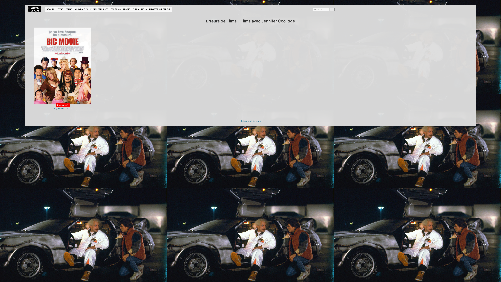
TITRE (60, 9)
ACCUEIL (51, 9)
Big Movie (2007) (62, 108)
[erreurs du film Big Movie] (62, 65)
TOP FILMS (116, 9)
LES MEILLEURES (131, 9)
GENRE (69, 9)
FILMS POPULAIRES (99, 9)
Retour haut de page (250, 121)
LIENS (144, 9)
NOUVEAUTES (81, 9)
